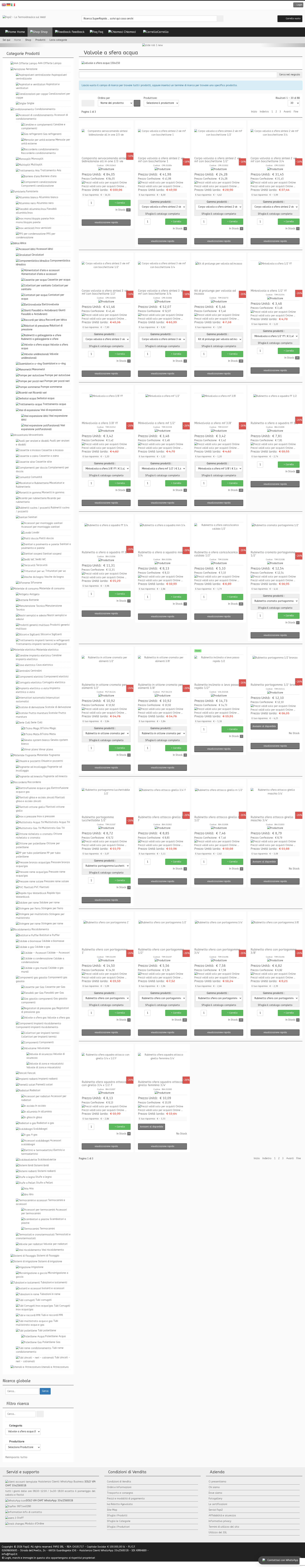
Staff (20, 1517)
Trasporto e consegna (120, 1492)
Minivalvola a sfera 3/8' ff (100, 423)
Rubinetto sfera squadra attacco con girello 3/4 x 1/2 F (104, 1083)
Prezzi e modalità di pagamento (126, 1498)
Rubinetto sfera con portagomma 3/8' (274, 951)
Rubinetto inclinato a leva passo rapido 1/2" (216, 686)
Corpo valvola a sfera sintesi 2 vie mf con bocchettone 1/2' (217, 160)
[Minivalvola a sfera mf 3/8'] (218, 407)
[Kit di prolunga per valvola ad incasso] (218, 275)
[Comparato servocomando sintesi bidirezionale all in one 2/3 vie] (106, 142)
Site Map (112, 1509)
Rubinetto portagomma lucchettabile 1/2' (98, 818)
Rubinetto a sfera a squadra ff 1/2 (274, 423)
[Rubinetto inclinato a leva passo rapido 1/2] (218, 669)
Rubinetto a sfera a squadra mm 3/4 (160, 554)
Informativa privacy (220, 1521)
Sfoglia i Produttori (118, 1526)
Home (17, 39)
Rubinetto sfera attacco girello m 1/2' (217, 818)
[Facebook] (144, 5)
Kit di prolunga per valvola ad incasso (215, 292)
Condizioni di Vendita (119, 1481)
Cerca (45, 1391)
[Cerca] (40, 1414)
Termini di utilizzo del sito (224, 1526)
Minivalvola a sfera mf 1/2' (156, 423)
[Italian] (13, 4)
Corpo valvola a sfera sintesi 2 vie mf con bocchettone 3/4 (274, 160)
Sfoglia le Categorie (118, 1521)
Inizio (254, 111)
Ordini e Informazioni (119, 1487)
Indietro (264, 111)
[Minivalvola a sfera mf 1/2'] (162, 407)
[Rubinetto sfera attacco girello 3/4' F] (162, 801)
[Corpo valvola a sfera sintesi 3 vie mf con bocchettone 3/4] (162, 275)
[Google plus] (155, 5)
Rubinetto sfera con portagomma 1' (105, 951)
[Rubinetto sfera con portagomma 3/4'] (218, 933)
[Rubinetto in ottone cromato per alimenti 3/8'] (162, 669)
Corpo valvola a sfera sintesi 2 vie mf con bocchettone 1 (161, 160)
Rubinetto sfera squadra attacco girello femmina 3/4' (160, 1083)
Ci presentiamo (217, 1481)
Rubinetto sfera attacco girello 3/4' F (162, 818)
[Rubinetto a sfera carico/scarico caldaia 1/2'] (218, 536)
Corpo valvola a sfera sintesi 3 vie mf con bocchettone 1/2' (105, 292)
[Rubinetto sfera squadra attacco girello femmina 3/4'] (162, 1066)
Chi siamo (214, 1487)
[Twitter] (149, 5)
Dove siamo (215, 1492)
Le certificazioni (218, 1504)
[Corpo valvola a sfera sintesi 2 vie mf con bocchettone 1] (162, 142)
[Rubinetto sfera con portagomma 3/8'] (275, 933)
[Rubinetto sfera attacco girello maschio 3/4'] (275, 801)
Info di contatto (32, 1512)
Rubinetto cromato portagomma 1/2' (273, 554)
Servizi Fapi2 (216, 1509)
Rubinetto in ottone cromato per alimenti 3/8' (160, 686)
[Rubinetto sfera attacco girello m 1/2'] (218, 801)
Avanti (287, 111)
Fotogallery (215, 1498)
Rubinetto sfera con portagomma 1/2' (161, 951)
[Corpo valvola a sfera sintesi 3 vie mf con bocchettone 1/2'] (106, 275)
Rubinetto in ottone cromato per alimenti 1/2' (104, 686)
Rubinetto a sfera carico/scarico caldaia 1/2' (216, 554)
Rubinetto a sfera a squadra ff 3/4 (105, 552)
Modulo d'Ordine (34, 1523)
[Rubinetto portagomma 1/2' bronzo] (275, 669)
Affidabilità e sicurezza (222, 1515)
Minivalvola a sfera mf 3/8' (213, 423)
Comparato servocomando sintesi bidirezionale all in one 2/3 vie (104, 160)
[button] (298, 4)
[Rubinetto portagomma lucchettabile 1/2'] (106, 801)
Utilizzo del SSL (218, 1532)
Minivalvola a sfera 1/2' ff (269, 290)
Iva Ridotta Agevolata (120, 1504)
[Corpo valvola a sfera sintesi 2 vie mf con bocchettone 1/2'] (218, 142)
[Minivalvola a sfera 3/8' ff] (106, 407)
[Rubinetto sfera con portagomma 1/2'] (162, 933)
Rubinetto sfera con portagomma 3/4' (217, 951)
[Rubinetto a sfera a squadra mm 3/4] (162, 536)
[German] (8, 4)
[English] (4, 4)
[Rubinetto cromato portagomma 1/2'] (275, 536)
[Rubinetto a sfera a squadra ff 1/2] (275, 407)
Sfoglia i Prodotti (117, 1515)
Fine (296, 111)
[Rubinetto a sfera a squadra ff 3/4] (106, 536)
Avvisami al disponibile (264, 726)
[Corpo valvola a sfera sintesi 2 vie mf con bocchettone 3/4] (275, 142)
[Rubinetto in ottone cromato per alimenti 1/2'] (106, 669)
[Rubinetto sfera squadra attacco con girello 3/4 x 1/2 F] (106, 1066)
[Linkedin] (160, 5)
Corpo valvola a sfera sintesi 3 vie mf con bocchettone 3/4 (161, 292)
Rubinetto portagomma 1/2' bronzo (275, 684)
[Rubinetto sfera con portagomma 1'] (106, 933)
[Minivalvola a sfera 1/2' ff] (275, 275)
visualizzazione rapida (106, 222)
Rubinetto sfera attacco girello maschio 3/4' (272, 818)
